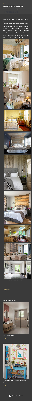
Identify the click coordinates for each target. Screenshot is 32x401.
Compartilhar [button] (6, 289)
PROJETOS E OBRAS (8, 12)
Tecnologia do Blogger (17, 395)
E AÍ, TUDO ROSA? (8, 335)
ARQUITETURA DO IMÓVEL (13, 6)
